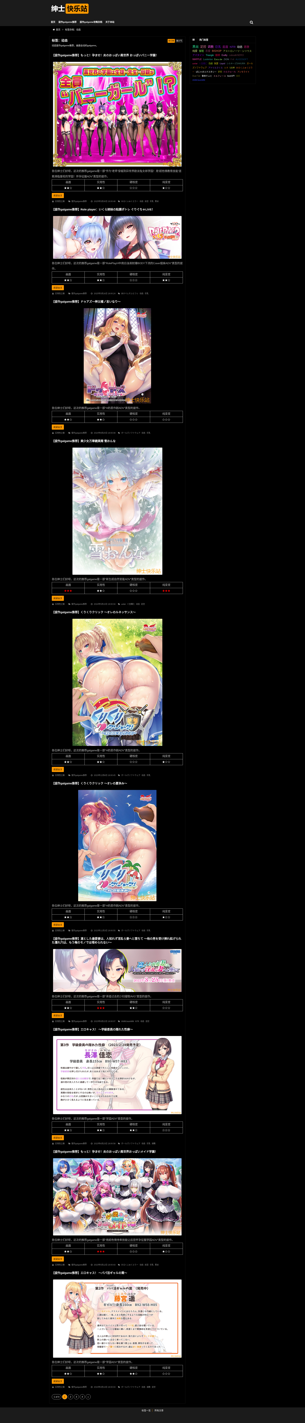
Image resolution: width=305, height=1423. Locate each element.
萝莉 (220, 72)
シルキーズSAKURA (236, 63)
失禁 (216, 63)
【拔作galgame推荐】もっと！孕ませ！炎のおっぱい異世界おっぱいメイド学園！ (105, 1151)
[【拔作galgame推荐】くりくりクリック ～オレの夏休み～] (117, 902)
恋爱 (207, 51)
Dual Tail (196, 76)
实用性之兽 (60, 201)
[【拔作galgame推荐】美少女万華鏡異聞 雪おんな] (117, 575)
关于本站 (109, 22)
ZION (226, 59)
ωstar (123, 604)
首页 (53, 22)
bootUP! (231, 76)
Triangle (210, 55)
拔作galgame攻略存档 (91, 22)
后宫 (147, 201)
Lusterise (208, 59)
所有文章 (159, 1410)
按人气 (179, 41)
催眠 (201, 51)
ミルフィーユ (220, 76)
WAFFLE (197, 59)
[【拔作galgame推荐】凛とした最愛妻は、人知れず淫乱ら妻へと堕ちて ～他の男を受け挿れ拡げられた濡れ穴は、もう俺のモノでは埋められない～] (117, 992)
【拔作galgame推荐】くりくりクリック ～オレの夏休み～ (89, 783)
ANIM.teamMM (127, 1021)
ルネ (226, 67)
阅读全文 (57, 195)
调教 (154, 1143)
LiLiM (232, 67)
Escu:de (218, 59)
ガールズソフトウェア (130, 433)
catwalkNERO (236, 55)
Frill (232, 59)
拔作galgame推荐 (67, 22)
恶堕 (246, 46)
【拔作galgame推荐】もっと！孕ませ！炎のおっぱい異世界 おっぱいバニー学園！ (105, 55)
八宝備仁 (131, 604)
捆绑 (217, 55)
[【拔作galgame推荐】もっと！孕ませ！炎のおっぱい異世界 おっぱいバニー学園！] (117, 167)
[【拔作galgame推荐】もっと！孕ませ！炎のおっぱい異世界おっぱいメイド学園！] (117, 1236)
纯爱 (194, 51)
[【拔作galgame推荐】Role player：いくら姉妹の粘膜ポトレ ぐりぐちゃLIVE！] (117, 259)
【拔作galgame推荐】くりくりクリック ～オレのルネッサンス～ (94, 612)
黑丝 (157, 201)
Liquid (222, 63)
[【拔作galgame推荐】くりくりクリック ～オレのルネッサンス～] (117, 746)
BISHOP (217, 51)
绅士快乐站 (70, 8)
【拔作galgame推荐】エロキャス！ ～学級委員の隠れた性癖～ (92, 1029)
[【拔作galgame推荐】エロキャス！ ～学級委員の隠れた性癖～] (117, 1115)
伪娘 (211, 63)
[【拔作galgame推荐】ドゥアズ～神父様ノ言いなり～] (117, 404)
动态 (141, 201)
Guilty (224, 55)
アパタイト (198, 55)
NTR (137, 1021)
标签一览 (146, 1410)
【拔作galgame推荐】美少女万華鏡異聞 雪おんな (84, 441)
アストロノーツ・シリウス (237, 51)
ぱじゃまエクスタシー (206, 72)
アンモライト (243, 72)
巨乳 (152, 201)
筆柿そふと (207, 76)
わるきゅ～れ (230, 72)
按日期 (171, 41)
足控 (143, 604)
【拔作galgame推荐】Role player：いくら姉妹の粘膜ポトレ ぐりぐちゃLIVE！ (103, 209)
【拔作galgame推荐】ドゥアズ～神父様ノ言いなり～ (86, 301)
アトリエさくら (215, 67)
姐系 (238, 76)
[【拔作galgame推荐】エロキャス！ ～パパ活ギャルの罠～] (117, 1358)
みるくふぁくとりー (129, 201)
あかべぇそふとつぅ (129, 293)
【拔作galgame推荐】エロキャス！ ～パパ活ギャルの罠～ (89, 1273)
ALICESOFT (242, 59)
